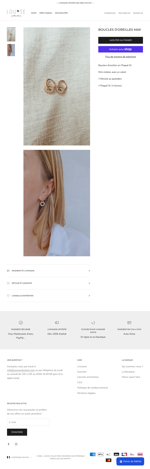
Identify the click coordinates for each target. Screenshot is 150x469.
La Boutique (128, 371)
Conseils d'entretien (88, 377)
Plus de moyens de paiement (120, 56)
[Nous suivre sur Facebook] (8, 444)
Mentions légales (86, 393)
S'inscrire (17, 432)
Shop (33, 13)
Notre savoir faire (131, 377)
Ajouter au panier (121, 40)
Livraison (82, 366)
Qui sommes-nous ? (132, 366)
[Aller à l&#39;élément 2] (11, 50)
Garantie (81, 371)
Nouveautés (61, 13)
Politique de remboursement (92, 387)
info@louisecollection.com (21, 370)
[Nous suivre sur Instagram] (16, 444)
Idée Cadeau (45, 13)
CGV (79, 382)
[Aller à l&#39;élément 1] (11, 34)
